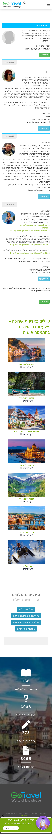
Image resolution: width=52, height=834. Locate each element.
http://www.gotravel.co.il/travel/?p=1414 (30, 230)
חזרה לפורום (44, 55)
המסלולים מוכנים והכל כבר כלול (19, 822)
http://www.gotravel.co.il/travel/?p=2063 (30, 253)
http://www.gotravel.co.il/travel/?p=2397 (30, 244)
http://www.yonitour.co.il (38, 122)
